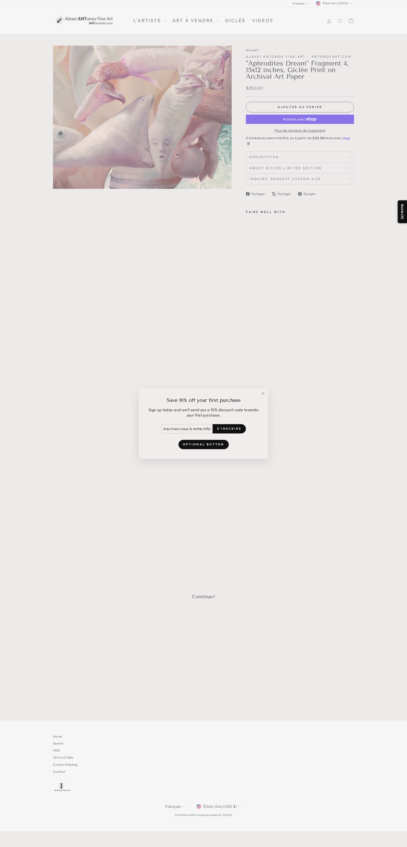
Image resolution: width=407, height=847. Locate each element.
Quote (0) (402, 211)
